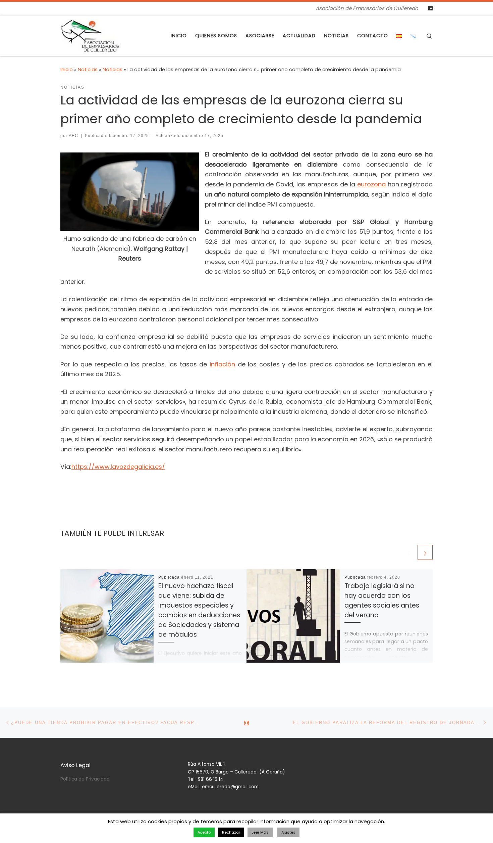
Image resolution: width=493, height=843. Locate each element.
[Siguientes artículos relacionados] (425, 552)
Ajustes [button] (288, 832)
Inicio (66, 69)
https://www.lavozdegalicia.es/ (118, 466)
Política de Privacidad (85, 779)
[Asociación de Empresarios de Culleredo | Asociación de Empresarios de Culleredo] (90, 34)
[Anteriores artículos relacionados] (408, 552)
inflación (222, 364)
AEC (73, 135)
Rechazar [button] (231, 832)
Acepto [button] (204, 832)
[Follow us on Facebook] (430, 8)
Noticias (88, 69)
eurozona (371, 184)
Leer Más (260, 832)
